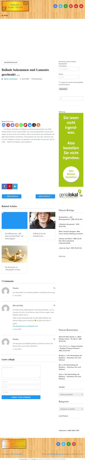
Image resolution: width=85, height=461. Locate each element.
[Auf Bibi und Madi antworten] (54, 305)
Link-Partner (63, 416)
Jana (60, 374)
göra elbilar (33, 459)
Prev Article (12, 196)
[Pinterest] (8, 125)
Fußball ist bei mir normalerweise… (39, 234)
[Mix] (17, 125)
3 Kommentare (36, 79)
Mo (60, 365)
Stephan (62, 355)
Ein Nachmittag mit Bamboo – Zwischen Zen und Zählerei (70, 358)
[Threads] (34, 125)
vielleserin (18, 454)
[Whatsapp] (21, 125)
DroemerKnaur (10, 62)
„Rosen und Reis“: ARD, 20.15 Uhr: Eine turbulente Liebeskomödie (70, 241)
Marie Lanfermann (11, 79)
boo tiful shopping (23, 459)
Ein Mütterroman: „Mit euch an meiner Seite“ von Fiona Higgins (14, 236)
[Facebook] (4, 125)
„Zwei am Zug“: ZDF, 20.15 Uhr (70, 248)
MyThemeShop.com (56, 454)
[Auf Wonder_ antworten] (54, 288)
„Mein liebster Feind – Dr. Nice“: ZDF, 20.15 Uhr (70, 339)
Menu (6, 15)
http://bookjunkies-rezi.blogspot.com (25, 326)
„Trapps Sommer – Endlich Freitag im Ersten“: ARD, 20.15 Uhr (71, 348)
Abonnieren (63, 89)
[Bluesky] (30, 125)
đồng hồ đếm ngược (66, 337)
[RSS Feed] (38, 125)
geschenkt (40, 132)
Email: (61, 74)
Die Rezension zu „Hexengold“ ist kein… (13, 268)
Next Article (44, 196)
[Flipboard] (25, 125)
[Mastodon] (12, 125)
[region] (42, 37)
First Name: (63, 66)
